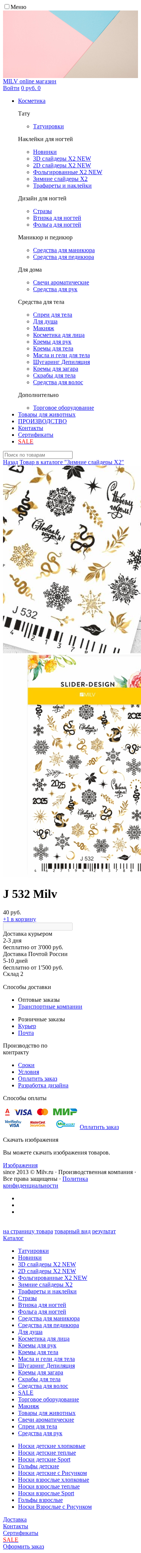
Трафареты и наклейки (47, 1291)
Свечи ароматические (46, 1419)
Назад (10, 462)
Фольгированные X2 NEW (52, 1278)
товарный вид (73, 1231)
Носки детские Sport (44, 1459)
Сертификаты (35, 434)
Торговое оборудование (48, 1399)
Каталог (13, 1238)
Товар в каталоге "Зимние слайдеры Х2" (72, 462)
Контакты (30, 428)
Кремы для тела (38, 1352)
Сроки (26, 1065)
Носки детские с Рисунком (52, 1473)
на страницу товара (28, 1231)
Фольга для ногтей (42, 1311)
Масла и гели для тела (46, 1359)
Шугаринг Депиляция (46, 1365)
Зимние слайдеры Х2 (45, 1284)
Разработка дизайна (43, 1085)
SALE (25, 1392)
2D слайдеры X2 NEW (47, 1271)
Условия (28, 1072)
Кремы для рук (37, 1345)
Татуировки (33, 1251)
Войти (11, 88)
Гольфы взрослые (40, 1500)
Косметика (31, 101)
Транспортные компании (50, 1006)
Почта (26, 1033)
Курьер (27, 1026)
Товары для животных (47, 414)
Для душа (30, 1332)
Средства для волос (43, 1386)
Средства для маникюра (49, 1318)
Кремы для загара (40, 1372)
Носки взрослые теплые (49, 1486)
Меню (18, 7)
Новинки (30, 1257)
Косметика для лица (44, 1338)
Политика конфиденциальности (45, 1182)
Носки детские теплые (47, 1452)
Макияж (28, 1406)
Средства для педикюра (48, 1325)
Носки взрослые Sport (46, 1493)
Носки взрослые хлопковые (53, 1479)
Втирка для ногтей (42, 1305)
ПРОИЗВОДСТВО (42, 421)
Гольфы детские (38, 1466)
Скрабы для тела (39, 1379)
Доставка (15, 1519)
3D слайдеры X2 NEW (47, 1264)
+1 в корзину (19, 919)
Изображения (20, 1165)
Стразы (27, 1298)
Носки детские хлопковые (51, 1446)
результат (104, 1231)
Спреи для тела (37, 1426)
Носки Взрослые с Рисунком (55, 1506)
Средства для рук (40, 1433)
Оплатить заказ (37, 1078)
